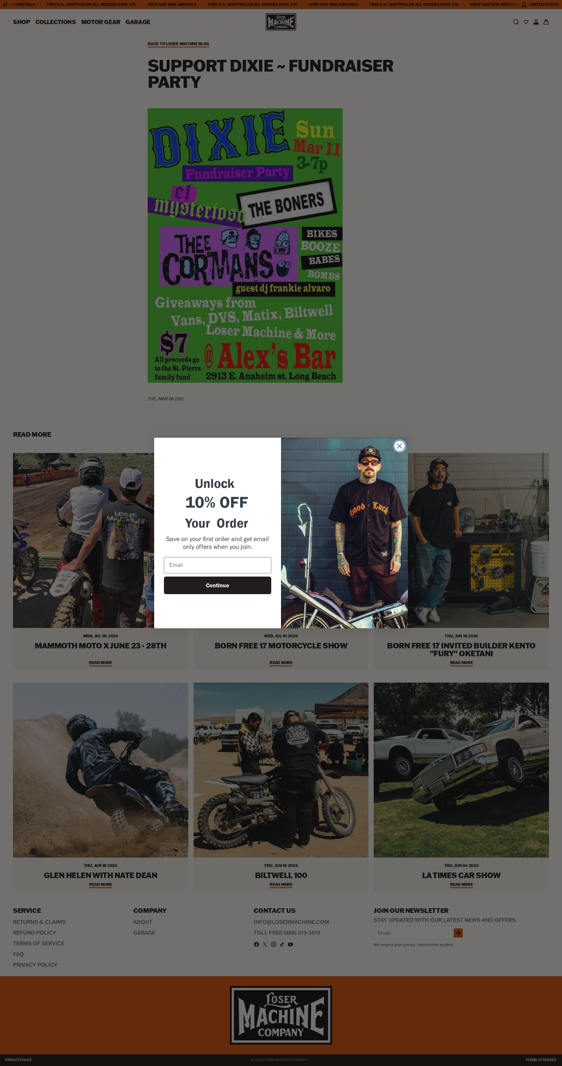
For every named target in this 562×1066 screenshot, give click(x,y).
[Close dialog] (399, 446)
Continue (217, 585)
